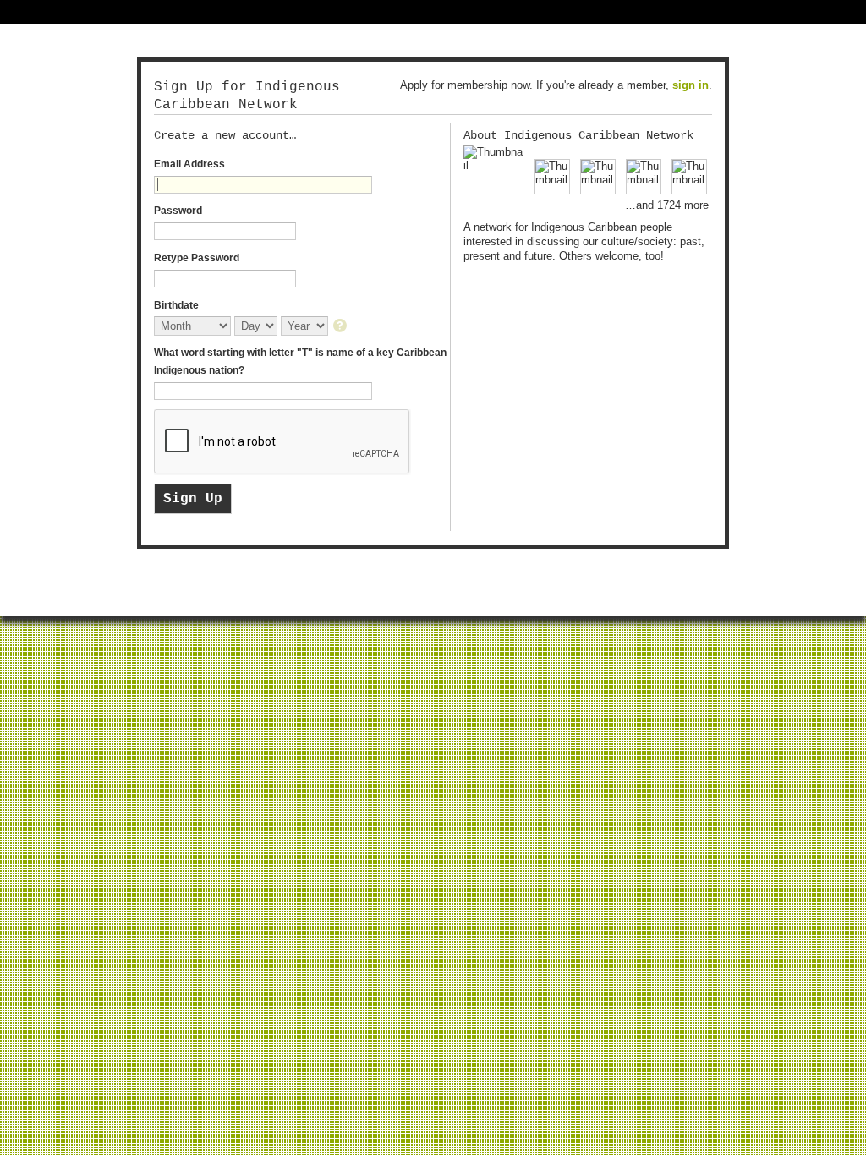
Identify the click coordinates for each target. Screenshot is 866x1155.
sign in (690, 85)
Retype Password (196, 258)
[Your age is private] (341, 327)
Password (178, 210)
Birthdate (176, 305)
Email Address (189, 164)
